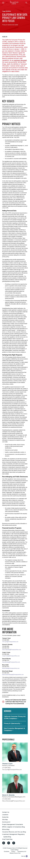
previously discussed (20, 60)
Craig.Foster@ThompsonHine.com (11, 655)
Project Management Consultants (12, 824)
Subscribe (5, 817)
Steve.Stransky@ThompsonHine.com (13, 801)
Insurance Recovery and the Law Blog (14, 832)
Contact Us (5, 812)
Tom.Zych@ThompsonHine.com (12, 769)
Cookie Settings (14, 849)
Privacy (13, 851)
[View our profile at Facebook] (13, 843)
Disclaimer (6, 851)
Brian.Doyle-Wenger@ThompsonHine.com (13, 674)
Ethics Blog (5, 829)
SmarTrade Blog (7, 839)
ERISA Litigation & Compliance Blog (13, 827)
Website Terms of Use (15, 853)
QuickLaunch (6, 822)
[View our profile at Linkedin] (3, 843)
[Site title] (14, 2)
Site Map (5, 819)
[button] (3, 2)
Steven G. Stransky (8, 795)
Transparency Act (21, 851)
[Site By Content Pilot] (27, 856)
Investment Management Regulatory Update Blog (13, 835)
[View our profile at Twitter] (8, 843)
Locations (5, 814)
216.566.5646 (6, 799)
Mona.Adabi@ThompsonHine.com (10, 668)
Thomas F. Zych (7, 763)
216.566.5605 (6, 767)
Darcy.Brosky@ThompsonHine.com (11, 662)
